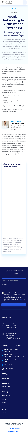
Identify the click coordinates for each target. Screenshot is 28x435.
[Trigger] (24, 2)
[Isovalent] (7, 2)
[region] (14, 427)
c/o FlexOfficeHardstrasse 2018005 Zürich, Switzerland (13, 337)
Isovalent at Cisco (11, 324)
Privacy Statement (13, 428)
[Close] (25, 421)
